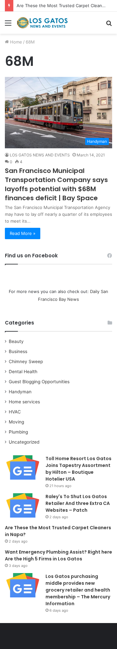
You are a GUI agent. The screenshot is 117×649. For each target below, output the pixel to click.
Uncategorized (24, 442)
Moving (16, 421)
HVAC (15, 411)
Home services (24, 401)
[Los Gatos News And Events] (42, 22)
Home (15, 41)
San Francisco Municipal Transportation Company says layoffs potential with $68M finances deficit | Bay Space (56, 184)
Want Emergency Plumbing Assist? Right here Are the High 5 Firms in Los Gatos (58, 555)
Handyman (20, 391)
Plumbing (18, 432)
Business (18, 351)
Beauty (16, 341)
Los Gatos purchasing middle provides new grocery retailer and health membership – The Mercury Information (78, 590)
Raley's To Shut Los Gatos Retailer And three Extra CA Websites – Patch (78, 503)
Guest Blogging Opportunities (39, 381)
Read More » (22, 233)
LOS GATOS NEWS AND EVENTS (40, 155)
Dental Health (23, 371)
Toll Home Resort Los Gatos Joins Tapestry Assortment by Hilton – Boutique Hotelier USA (78, 468)
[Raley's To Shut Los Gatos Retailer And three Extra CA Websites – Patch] (23, 505)
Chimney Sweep (26, 361)
